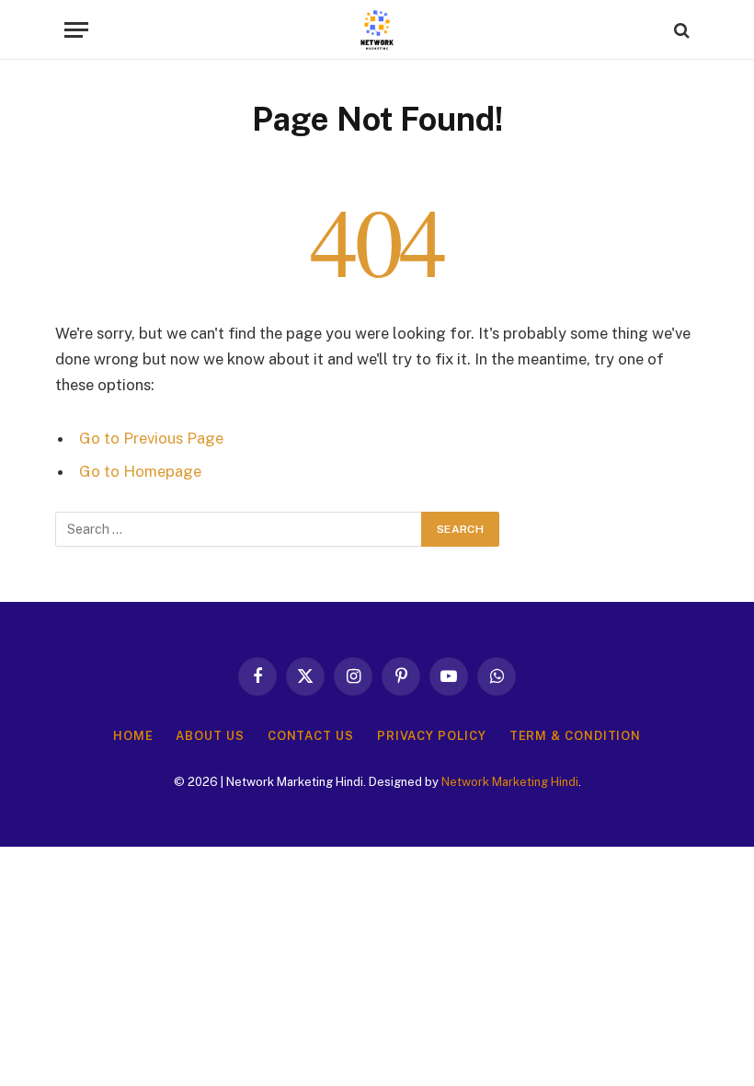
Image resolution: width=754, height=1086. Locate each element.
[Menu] (76, 30)
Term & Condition (575, 736)
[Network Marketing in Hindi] (377, 30)
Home (133, 736)
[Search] (680, 30)
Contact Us (311, 736)
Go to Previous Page (151, 438)
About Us (210, 736)
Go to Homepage (140, 471)
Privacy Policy (431, 736)
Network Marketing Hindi (509, 782)
